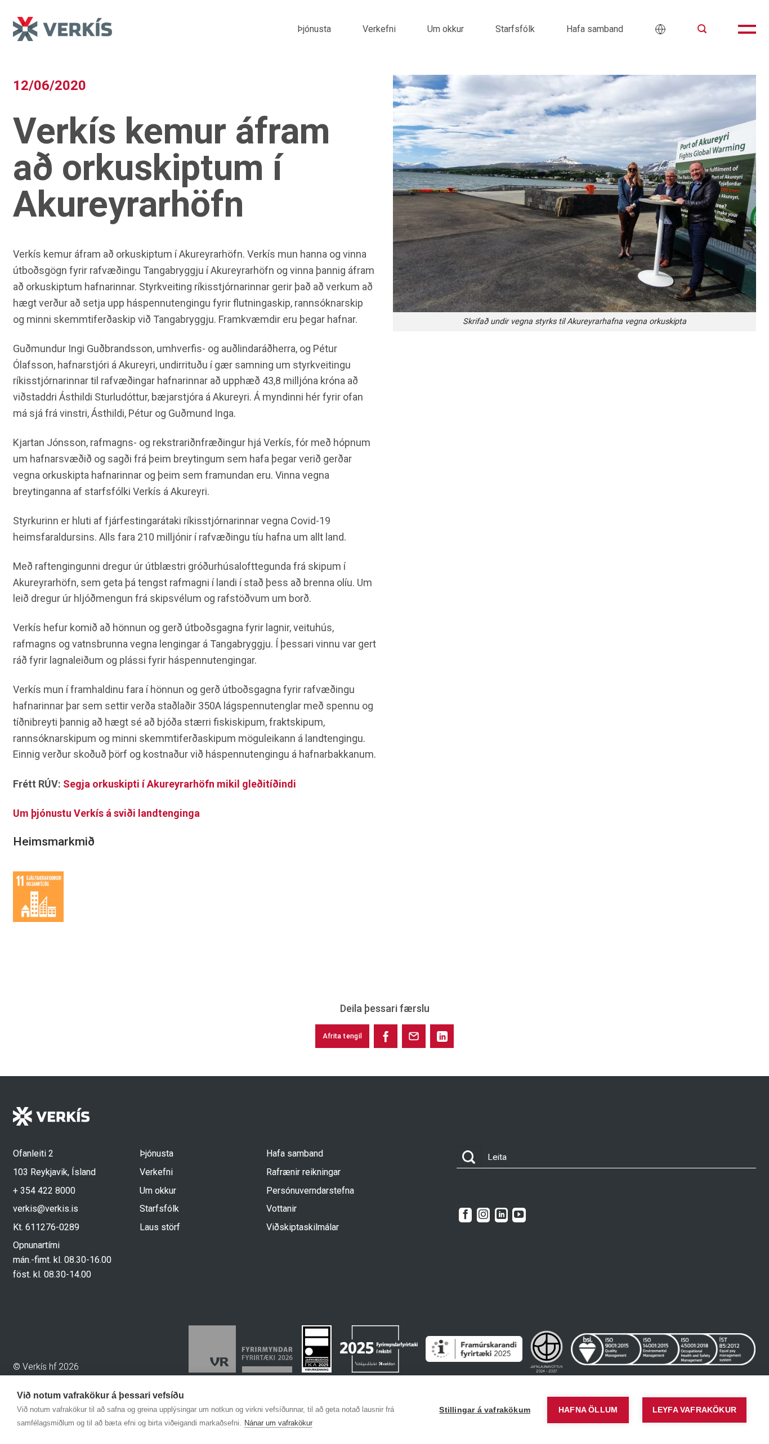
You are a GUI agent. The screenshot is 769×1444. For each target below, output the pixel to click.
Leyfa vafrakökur (694, 1410)
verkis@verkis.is (45, 1208)
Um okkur (445, 29)
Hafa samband (594, 29)
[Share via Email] (414, 1036)
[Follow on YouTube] (518, 1215)
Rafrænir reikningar (303, 1172)
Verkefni (379, 29)
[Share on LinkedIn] (442, 1036)
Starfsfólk (515, 29)
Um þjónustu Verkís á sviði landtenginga (106, 813)
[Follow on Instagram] (483, 1215)
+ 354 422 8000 (44, 1190)
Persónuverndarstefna (310, 1190)
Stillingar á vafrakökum (484, 1410)
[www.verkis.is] (62, 29)
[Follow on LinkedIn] (501, 1215)
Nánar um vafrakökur (278, 1423)
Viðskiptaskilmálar (302, 1227)
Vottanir (281, 1208)
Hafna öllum (588, 1410)
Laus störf (160, 1227)
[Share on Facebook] (385, 1036)
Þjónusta (314, 29)
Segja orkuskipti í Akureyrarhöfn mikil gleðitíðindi (179, 784)
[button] (702, 29)
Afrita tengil (343, 1036)
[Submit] (469, 1157)
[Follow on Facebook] (465, 1215)
